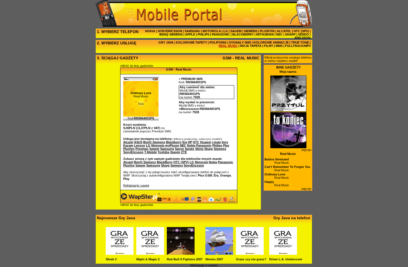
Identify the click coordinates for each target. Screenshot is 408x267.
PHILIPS (203, 34)
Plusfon (129, 165)
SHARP (290, 34)
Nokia (213, 162)
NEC (279, 34)
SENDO (303, 34)
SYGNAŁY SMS (240, 42)
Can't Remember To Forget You (287, 166)
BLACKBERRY (243, 34)
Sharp (165, 165)
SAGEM (235, 31)
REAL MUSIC (228, 45)
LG (225, 31)
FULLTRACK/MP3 (298, 45)
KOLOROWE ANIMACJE (271, 42)
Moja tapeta (287, 71)
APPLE (190, 34)
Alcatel (128, 162)
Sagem (140, 165)
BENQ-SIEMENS (171, 34)
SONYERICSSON (170, 31)
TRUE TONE (300, 42)
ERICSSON (303, 37)
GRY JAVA (165, 42)
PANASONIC (221, 34)
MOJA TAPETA (250, 45)
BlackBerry (165, 162)
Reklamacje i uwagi (136, 185)
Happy (269, 181)
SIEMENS (250, 31)
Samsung (153, 165)
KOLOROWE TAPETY (191, 42)
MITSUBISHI (265, 34)
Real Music (288, 153)
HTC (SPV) (301, 31)
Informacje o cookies (204, 265)
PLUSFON (267, 31)
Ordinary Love (275, 174)
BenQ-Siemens (145, 162)
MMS (279, 45)
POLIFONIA (218, 42)
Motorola (201, 162)
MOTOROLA (212, 31)
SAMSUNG (192, 31)
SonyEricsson (194, 165)
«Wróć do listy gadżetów (136, 65)
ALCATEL (284, 31)
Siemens (176, 165)
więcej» (306, 150)
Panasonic (225, 162)
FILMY (268, 45)
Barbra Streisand (277, 159)
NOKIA (150, 31)
